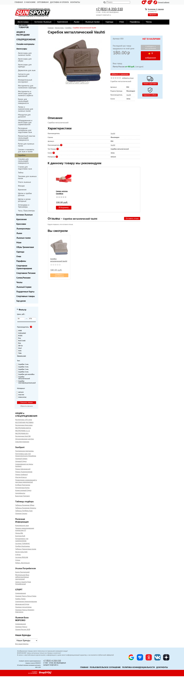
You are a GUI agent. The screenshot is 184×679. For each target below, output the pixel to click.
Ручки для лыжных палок (26, 145)
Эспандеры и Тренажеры (23, 206)
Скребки (21, 155)
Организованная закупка (24, 439)
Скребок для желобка (26, 374)
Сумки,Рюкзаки (23, 278)
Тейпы (20, 173)
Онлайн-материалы (25, 44)
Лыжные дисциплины (23, 607)
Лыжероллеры (23, 229)
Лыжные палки (23, 238)
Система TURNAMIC (22, 544)
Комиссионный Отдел (23, 490)
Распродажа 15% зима (23, 420)
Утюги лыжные (24, 182)
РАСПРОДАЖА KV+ (22, 434)
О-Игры (18, 555)
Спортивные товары (25, 296)
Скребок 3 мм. (23, 364)
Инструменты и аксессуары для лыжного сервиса (25, 94)
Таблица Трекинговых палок (25, 549)
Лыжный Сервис (24, 287)
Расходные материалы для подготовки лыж (25, 130)
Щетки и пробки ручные (25, 195)
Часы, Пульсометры (26, 211)
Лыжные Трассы (21, 627)
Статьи (17, 560)
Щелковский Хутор (22, 604)
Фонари (21, 186)
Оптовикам (43, 2)
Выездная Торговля (22, 496)
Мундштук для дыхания (24, 116)
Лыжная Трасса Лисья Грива (25, 596)
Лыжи (19, 233)
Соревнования (20, 593)
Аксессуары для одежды (25, 66)
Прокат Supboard (21, 475)
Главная (19, 2)
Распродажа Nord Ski (23, 436)
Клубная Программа (22, 485)
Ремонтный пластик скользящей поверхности (26, 138)
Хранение (22, 190)
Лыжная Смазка (21, 514)
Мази (18, 243)
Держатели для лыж (26, 71)
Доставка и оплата (59, 2)
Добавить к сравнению (120, 74)
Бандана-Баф (20, 536)
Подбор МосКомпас (22, 546)
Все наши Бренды (21, 644)
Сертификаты (20, 493)
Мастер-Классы (21, 477)
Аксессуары (21, 49)
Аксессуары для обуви (25, 60)
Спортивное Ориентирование (24, 267)
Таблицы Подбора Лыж (24, 511)
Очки (18, 257)
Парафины (21, 261)
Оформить (153, 15)
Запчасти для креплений (23, 75)
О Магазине (30, 2)
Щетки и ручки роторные (24, 200)
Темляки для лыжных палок (27, 177)
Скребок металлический (24, 378)
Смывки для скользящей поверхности (23, 161)
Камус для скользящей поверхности (23, 101)
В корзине (156, 9)
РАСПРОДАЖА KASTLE (23, 428)
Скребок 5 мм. (23, 369)
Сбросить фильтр (26, 406)
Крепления (21, 219)
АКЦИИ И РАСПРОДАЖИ (23, 33)
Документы (162, 667)
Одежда (20, 252)
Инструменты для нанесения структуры (27, 87)
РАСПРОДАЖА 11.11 (22, 431)
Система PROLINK (21, 557)
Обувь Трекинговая (25, 247)
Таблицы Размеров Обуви (24, 505)
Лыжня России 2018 (22, 630)
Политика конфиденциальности (138, 667)
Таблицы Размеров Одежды (25, 508)
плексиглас (22, 397)
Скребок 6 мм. (23, 372)
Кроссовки (21, 224)
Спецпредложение (22, 442)
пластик (21, 395)
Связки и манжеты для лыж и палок (26, 151)
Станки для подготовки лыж (25, 168)
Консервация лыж (22, 526)
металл (21, 392)
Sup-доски (21, 301)
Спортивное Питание (26, 273)
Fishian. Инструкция (22, 563)
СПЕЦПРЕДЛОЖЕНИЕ (26, 40)
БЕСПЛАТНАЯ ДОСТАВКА (24, 422)
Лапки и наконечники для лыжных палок (25, 109)
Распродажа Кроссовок (24, 425)
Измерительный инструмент (25, 81)
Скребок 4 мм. (23, 367)
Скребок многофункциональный (26, 382)
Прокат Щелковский (22, 469)
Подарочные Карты (25, 292)
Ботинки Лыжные (24, 215)
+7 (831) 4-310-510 (109, 9)
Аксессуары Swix (21, 552)
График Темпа (20, 599)
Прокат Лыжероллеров (23, 472)
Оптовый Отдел (21, 461)
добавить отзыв (128, 78)
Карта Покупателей (22, 572)
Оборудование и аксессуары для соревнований (25, 123)
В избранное (150, 55)
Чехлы (19, 282)
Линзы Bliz (19, 533)
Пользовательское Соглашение (105, 667)
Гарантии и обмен (150, 95)
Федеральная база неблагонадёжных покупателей (22, 577)
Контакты (75, 2)
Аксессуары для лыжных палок (25, 54)
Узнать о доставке (150, 84)
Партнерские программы (24, 451)
